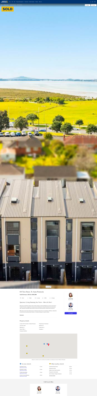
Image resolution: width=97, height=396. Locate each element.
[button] (48, 345)
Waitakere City (6, 4)
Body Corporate (31, 1)
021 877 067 (70, 299)
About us (40, 1)
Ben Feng (71, 308)
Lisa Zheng (71, 298)
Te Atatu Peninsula (13, 4)
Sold (1, 4)
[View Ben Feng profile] (70, 304)
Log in (95, 1)
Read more (22, 315)
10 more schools (52, 375)
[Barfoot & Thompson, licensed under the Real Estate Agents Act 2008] (4, 1)
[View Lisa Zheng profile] (70, 294)
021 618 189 (70, 309)
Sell (12, 1)
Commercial (26, 1)
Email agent (70, 313)
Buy (10, 1)
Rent (14, 1)
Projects (36, 1)
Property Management (19, 1)
